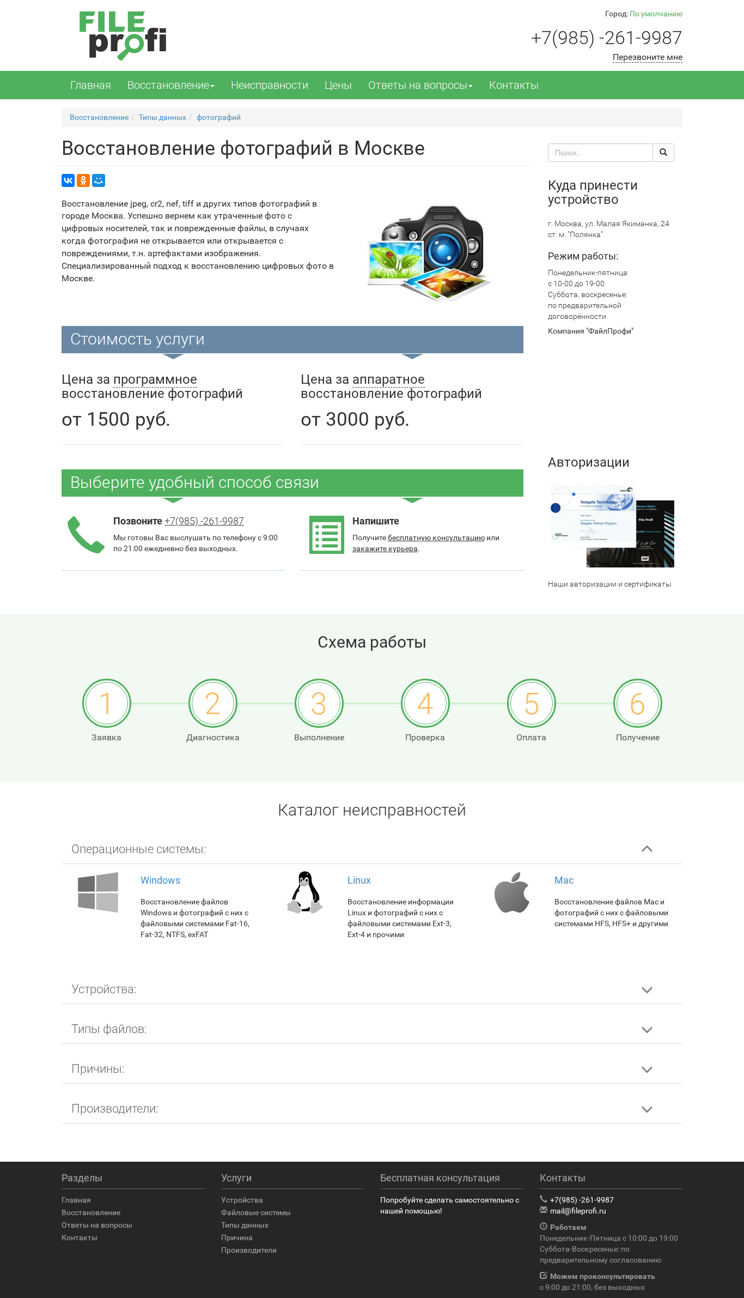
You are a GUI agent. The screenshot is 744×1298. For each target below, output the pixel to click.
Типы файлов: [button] (109, 1029)
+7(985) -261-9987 (606, 38)
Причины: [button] (98, 1069)
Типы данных (245, 1225)
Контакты (514, 85)
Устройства (242, 1200)
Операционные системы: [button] (138, 849)
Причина (237, 1237)
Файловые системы (256, 1212)
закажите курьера (385, 548)
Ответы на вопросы (417, 85)
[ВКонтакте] (68, 180)
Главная (90, 85)
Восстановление (168, 85)
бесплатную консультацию (436, 537)
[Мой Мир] (98, 180)
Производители (249, 1250)
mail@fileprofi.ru (578, 1210)
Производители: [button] (114, 1108)
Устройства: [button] (104, 989)
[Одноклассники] (83, 180)
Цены (338, 85)
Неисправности (269, 85)
